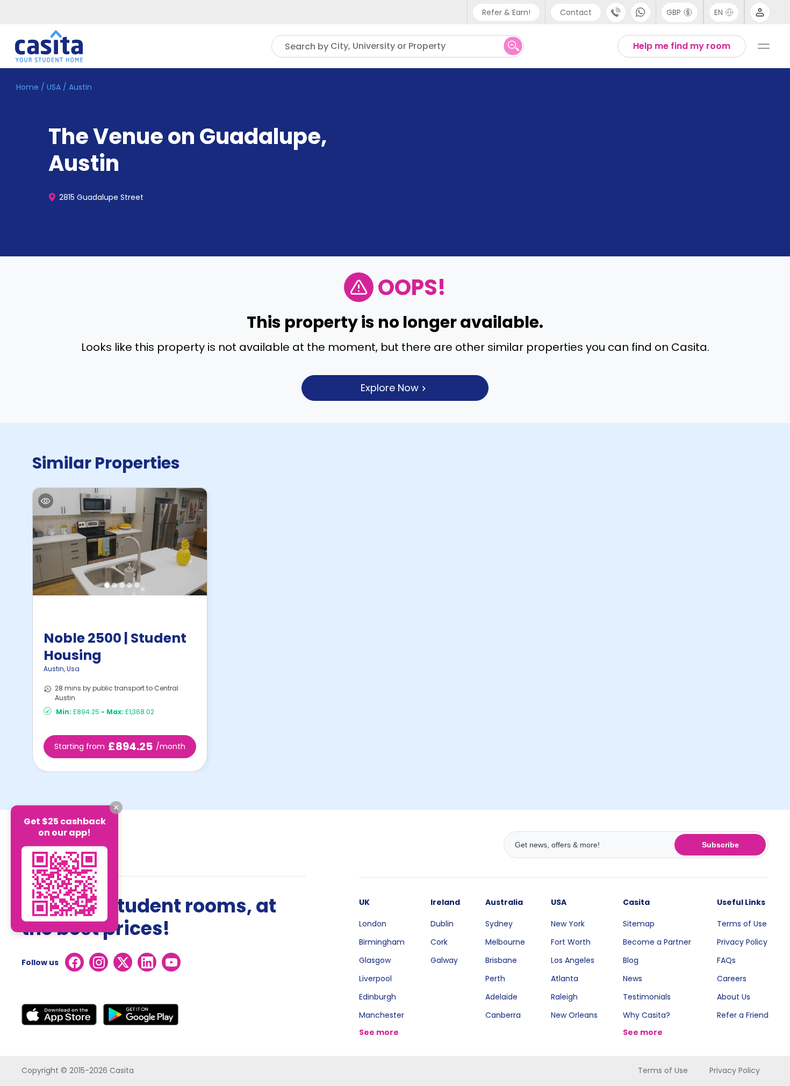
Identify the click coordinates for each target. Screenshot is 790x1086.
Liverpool (375, 978)
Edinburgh (377, 996)
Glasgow (375, 960)
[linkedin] (147, 962)
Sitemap (639, 923)
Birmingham (382, 942)
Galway (444, 960)
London (372, 923)
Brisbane (501, 960)
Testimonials (647, 996)
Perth (495, 978)
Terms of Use (742, 923)
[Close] (116, 807)
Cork (439, 942)
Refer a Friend (743, 1015)
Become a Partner (657, 942)
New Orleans (574, 1015)
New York (568, 923)
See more (379, 1032)
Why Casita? (646, 1015)
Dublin (442, 923)
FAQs (726, 960)
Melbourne (505, 942)
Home (27, 87)
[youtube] (171, 962)
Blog (630, 960)
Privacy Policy (742, 942)
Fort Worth (571, 942)
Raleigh (564, 996)
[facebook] (74, 962)
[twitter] (122, 962)
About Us (733, 996)
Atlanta (564, 978)
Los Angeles (572, 960)
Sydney (499, 923)
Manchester (381, 1015)
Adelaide (501, 996)
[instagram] (98, 962)
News (632, 978)
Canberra (503, 1015)
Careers (731, 978)
